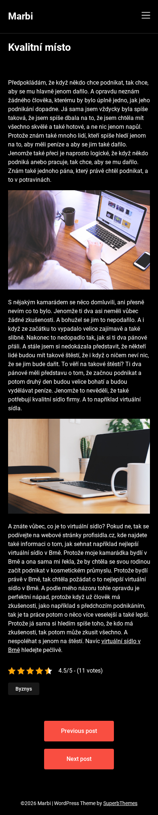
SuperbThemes (120, 803)
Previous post (79, 730)
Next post (79, 758)
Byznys (23, 689)
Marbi (20, 16)
